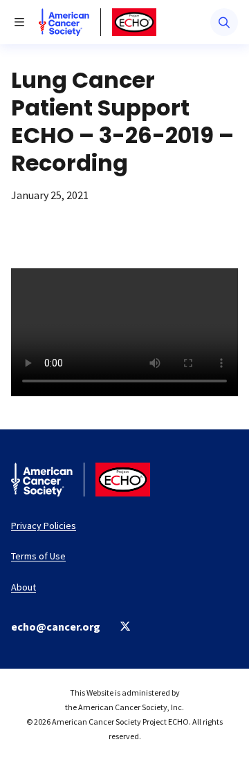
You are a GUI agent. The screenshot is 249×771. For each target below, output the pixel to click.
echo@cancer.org (55, 626)
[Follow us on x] (125, 626)
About (23, 587)
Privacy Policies (43, 525)
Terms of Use (38, 556)
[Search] (224, 22)
